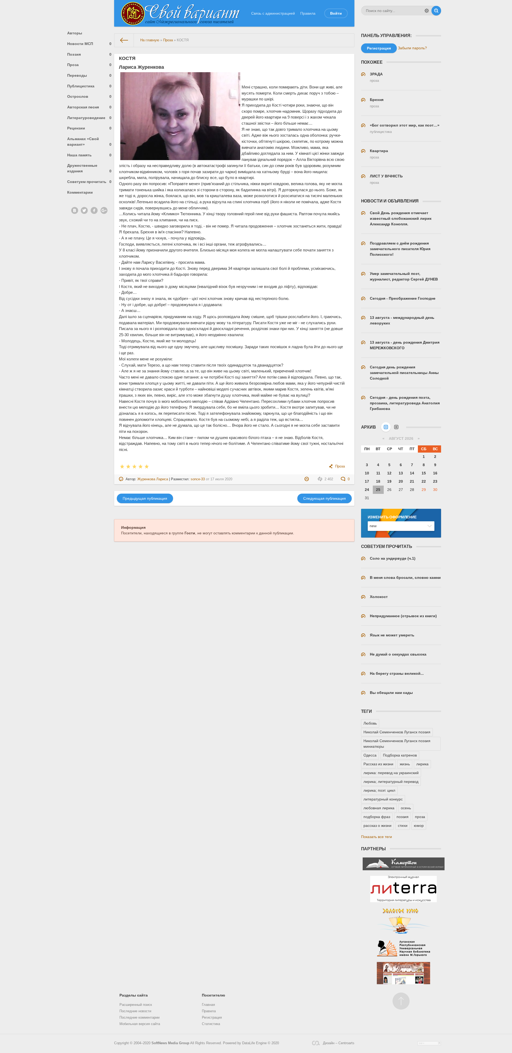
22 (424, 481)
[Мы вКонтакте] (74, 210)
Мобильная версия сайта (139, 1024)
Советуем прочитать (89, 182)
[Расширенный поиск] (426, 10)
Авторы (74, 33)
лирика (422, 764)
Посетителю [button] (213, 995)
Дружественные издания (89, 168)
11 (378, 473)
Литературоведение (89, 118)
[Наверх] (401, 1001)
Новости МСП (89, 44)
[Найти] (436, 10)
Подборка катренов (400, 755)
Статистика (211, 1024)
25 (378, 489)
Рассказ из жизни (378, 764)
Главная (208, 1005)
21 (412, 481)
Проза (89, 65)
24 (367, 489)
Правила (307, 13)
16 (435, 473)
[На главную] (124, 40)
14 (412, 473)
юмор (419, 825)
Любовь (370, 723)
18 (378, 481)
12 (389, 473)
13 (401, 473)
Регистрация (212, 1017)
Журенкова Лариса (152, 479)
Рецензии (89, 128)
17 (367, 481)
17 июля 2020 (221, 479)
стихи (402, 825)
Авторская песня (89, 107)
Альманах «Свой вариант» (89, 142)
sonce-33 (198, 479)
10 (367, 473)
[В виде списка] (396, 427)
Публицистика (89, 86)
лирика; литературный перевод (390, 781)
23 (435, 481)
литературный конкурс (383, 799)
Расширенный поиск (135, 1005)
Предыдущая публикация (145, 498)
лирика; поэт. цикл (379, 790)
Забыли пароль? (412, 48)
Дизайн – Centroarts (338, 1043)
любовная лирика (378, 808)
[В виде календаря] (386, 427)
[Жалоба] (307, 479)
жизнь (405, 764)
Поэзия (89, 54)
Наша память (89, 155)
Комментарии (80, 192)
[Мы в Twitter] (84, 210)
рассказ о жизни (377, 825)
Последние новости (135, 1011)
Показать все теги (376, 837)
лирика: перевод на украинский (391, 773)
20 (401, 481)
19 (389, 481)
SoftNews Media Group (170, 1043)
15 (424, 473)
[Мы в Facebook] (94, 210)
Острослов (89, 96)
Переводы (89, 75)
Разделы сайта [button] (133, 995)
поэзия (403, 817)
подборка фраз (376, 817)
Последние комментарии (139, 1017)
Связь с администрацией (273, 13)
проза (420, 817)
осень (406, 808)
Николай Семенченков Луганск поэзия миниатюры (396, 744)
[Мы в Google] (104, 210)
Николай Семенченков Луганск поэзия (396, 732)
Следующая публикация (324, 498)
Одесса (370, 755)
